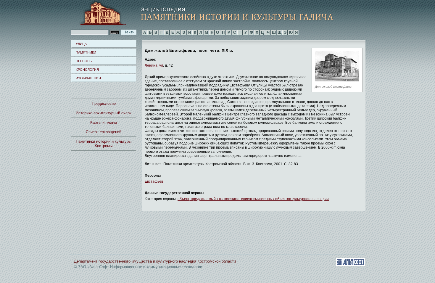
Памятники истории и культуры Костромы (103, 143)
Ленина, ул (154, 65)
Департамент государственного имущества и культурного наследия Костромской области (155, 261)
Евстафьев (154, 181)
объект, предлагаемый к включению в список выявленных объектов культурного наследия (253, 199)
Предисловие (104, 103)
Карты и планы (103, 122)
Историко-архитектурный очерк (103, 113)
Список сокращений (103, 132)
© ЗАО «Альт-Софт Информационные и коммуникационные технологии (138, 267)
